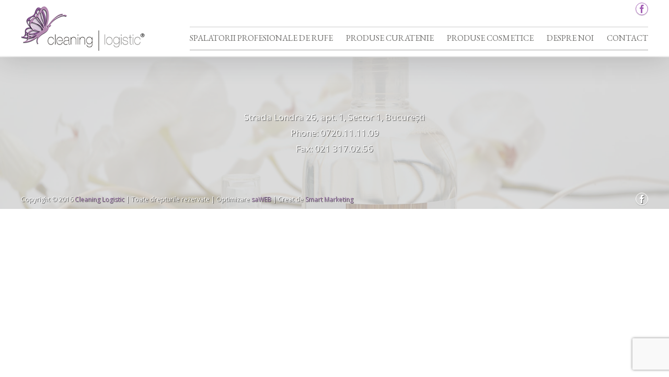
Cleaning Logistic (99, 199)
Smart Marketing (329, 199)
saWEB (260, 199)
